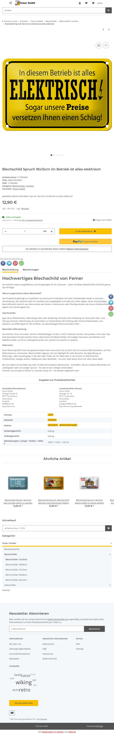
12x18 (50, 415)
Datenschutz (48, 644)
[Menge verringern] (5, 231)
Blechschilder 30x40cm (16, 574)
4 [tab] (60, 155)
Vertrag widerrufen (24, 703)
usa (12, 678)
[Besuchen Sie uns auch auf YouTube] (12, 712)
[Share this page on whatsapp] (21, 263)
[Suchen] (108, 10)
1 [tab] (51, 155)
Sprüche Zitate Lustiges (68, 425)
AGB (44, 649)
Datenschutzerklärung (57, 619)
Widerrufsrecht (50, 658)
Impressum (48, 653)
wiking (24, 682)
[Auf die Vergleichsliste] (99, 45)
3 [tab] (57, 155)
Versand (25, 208)
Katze (25, 675)
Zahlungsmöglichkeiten (20, 649)
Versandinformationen (19, 653)
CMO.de (72, 732)
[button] (80, 3)
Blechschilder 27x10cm (16, 569)
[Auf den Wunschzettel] (106, 45)
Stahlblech (52, 420)
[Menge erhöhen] (52, 231)
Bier (35, 685)
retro (24, 689)
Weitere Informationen (77, 249)
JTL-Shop (99, 726)
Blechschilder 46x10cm (16, 580)
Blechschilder (10, 554)
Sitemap (80, 649)
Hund (32, 674)
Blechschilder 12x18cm (23, 186)
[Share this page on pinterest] (15, 263)
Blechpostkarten (12, 549)
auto (15, 690)
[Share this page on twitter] (9, 263)
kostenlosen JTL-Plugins (53, 732)
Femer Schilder (9, 543)
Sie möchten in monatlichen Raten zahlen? (57, 249)
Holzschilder (10, 585)
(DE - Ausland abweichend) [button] (32, 220)
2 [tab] (54, 155)
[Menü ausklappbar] (10, 1)
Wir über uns (15, 644)
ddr (34, 680)
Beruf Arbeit (52, 425)
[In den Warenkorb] (4, 38)
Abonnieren (94, 629)
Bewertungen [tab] (31, 269)
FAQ (78, 644)
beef (17, 675)
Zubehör (6, 590)
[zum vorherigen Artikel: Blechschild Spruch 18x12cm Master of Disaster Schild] (103, 29)
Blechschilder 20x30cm (16, 564)
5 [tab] (62, 155)
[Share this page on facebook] (3, 263)
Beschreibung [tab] (10, 269)
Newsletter (14, 658)
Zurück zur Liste (10, 21)
